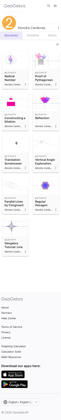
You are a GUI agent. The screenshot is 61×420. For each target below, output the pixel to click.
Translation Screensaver (13, 161)
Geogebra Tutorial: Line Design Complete (14, 249)
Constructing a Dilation (15, 119)
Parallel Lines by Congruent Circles (14, 205)
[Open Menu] (55, 6)
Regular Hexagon (41, 203)
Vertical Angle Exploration (45, 161)
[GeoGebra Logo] (14, 5)
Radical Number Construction (14, 79)
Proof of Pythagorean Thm (44, 79)
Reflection (42, 118)
